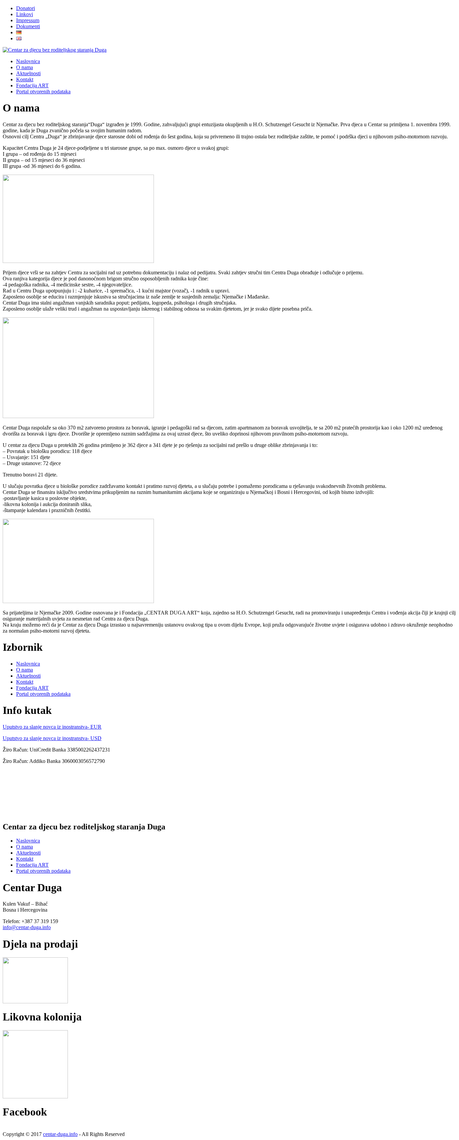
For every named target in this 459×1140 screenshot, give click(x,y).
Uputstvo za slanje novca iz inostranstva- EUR (52, 727)
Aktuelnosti (28, 676)
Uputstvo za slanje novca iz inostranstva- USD (52, 738)
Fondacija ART (32, 688)
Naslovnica (28, 664)
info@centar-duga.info (27, 927)
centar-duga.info (60, 1134)
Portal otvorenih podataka (43, 694)
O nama (24, 670)
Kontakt (24, 682)
